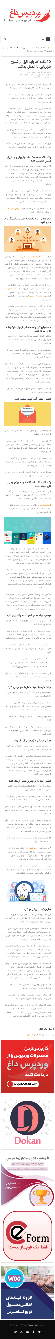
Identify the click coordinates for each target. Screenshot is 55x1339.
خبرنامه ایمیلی (30, 848)
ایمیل (35, 77)
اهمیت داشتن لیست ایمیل (30, 256)
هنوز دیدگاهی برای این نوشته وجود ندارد (35, 74)
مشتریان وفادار (36, 296)
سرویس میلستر (11, 208)
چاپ (44, 77)
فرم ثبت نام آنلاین (14, 288)
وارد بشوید (30, 1034)
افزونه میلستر (45, 505)
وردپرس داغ (32, 72)
